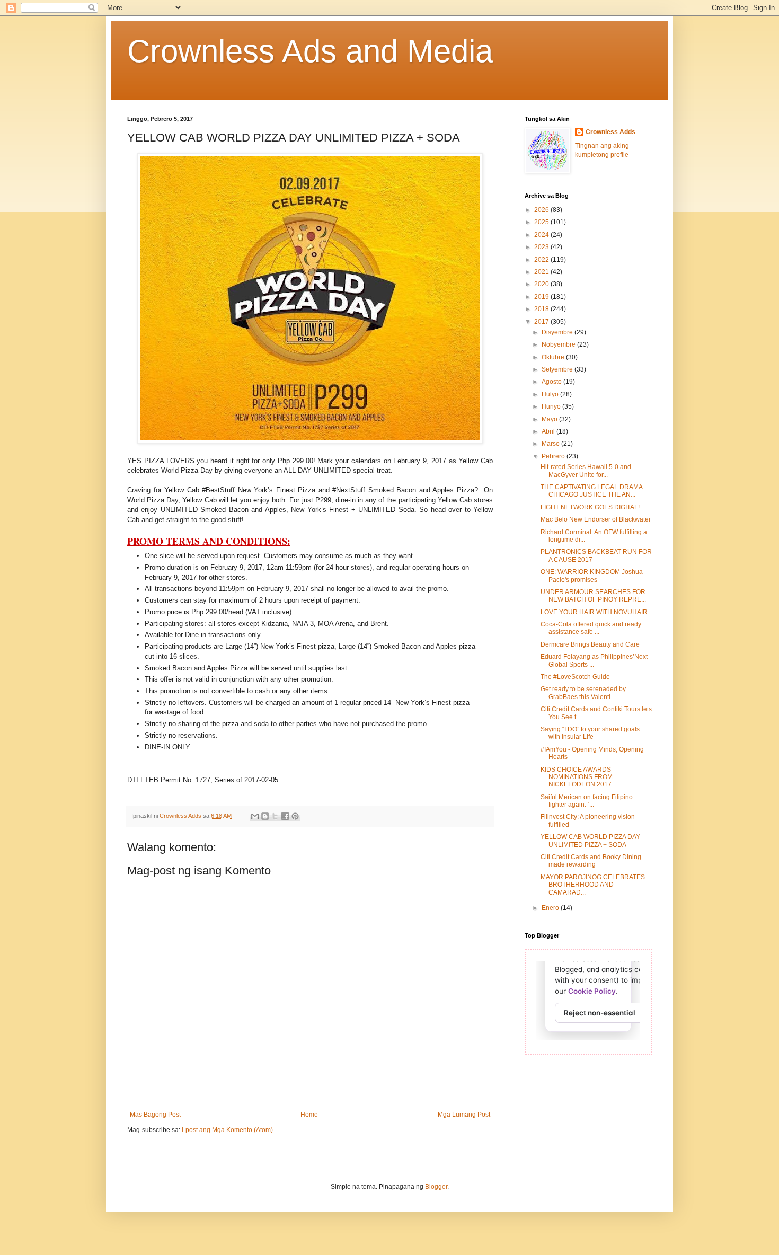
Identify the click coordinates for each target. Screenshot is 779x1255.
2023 (542, 247)
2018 (542, 309)
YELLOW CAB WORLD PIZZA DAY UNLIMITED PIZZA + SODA (590, 840)
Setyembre (558, 369)
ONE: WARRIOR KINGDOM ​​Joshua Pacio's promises (592, 575)
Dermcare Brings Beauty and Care (590, 644)
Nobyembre (559, 344)
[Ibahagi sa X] (275, 816)
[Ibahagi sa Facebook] (285, 816)
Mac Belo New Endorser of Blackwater (596, 519)
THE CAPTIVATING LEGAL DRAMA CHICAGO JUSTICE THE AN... (591, 490)
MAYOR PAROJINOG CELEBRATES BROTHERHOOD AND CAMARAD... (593, 884)
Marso (551, 443)
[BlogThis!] (265, 816)
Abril (549, 431)
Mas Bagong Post (155, 1114)
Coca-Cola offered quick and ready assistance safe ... (591, 628)
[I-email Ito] (255, 816)
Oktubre (554, 357)
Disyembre (558, 332)
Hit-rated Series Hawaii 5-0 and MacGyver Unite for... (586, 470)
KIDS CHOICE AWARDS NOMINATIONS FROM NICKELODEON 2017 (577, 777)
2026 (542, 210)
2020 (542, 284)
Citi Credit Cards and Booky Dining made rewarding (591, 860)
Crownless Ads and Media (310, 51)
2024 (542, 234)
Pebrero (554, 456)
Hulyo (551, 394)
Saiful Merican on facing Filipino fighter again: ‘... (587, 800)
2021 (542, 272)
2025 (542, 222)
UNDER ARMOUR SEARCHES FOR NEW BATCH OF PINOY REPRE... (593, 595)
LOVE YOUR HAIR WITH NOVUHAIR (594, 612)
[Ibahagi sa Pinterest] (295, 816)
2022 (542, 259)
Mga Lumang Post (464, 1114)
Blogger (436, 1186)
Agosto (552, 381)
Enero (551, 908)
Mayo (550, 419)
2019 (542, 297)
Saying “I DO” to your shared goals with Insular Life (590, 733)
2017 (542, 321)
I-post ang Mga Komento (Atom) (227, 1130)
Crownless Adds (610, 132)
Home (309, 1114)
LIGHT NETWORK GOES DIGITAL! (590, 507)
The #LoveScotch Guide (575, 676)
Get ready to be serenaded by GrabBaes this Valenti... (583, 692)
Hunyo (552, 406)
